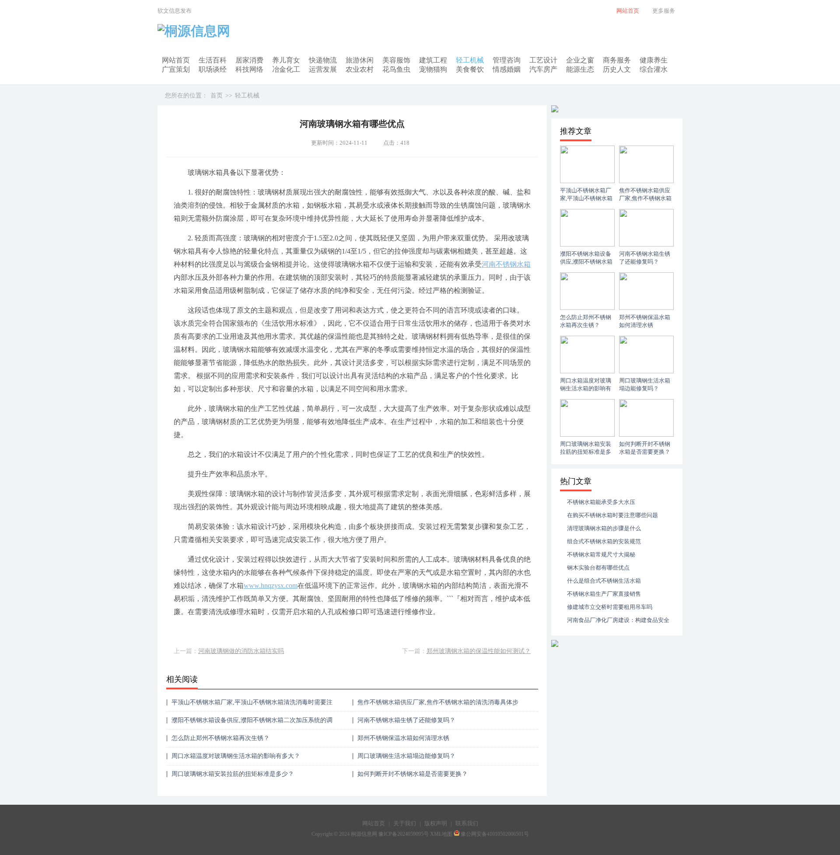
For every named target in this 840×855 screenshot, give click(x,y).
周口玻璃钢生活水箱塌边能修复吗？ (406, 756)
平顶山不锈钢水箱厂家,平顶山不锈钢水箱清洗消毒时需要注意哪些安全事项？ (252, 705)
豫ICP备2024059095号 (403, 834)
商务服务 (617, 60)
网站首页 (176, 60)
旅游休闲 (360, 60)
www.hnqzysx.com (271, 585)
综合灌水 (654, 69)
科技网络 (249, 69)
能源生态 (580, 69)
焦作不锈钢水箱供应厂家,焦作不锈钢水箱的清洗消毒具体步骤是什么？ (437, 705)
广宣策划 (176, 69)
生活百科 (213, 60)
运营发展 (323, 69)
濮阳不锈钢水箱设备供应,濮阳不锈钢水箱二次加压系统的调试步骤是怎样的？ (252, 723)
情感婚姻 (507, 69)
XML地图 (441, 834)
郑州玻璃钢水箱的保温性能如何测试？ (479, 651)
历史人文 (617, 69)
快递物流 (323, 60)
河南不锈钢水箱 (506, 264)
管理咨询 (507, 60)
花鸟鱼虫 (396, 69)
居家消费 (249, 60)
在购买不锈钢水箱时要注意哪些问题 (612, 515)
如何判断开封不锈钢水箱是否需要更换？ (412, 774)
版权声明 (435, 823)
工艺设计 (543, 60)
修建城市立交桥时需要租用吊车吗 (609, 607)
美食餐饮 (470, 69)
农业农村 (360, 69)
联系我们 (466, 823)
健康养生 (654, 60)
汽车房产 (543, 69)
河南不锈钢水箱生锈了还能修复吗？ (406, 720)
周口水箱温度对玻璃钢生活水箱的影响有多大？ (236, 756)
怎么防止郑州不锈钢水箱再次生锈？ (221, 738)
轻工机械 (470, 60)
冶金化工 (286, 69)
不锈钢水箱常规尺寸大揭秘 (601, 554)
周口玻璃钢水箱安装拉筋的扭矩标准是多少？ (233, 774)
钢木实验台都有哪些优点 (598, 567)
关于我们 (404, 823)
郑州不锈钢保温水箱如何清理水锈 (403, 738)
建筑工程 (433, 60)
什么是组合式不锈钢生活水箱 (604, 580)
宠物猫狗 (433, 69)
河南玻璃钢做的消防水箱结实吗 (241, 651)
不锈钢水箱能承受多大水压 (601, 502)
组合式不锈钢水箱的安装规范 (604, 541)
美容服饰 (396, 60)
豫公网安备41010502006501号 (495, 834)
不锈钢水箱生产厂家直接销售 (604, 594)
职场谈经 (213, 69)
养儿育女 (286, 60)
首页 (216, 95)
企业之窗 (580, 60)
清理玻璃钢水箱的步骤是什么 (604, 528)
